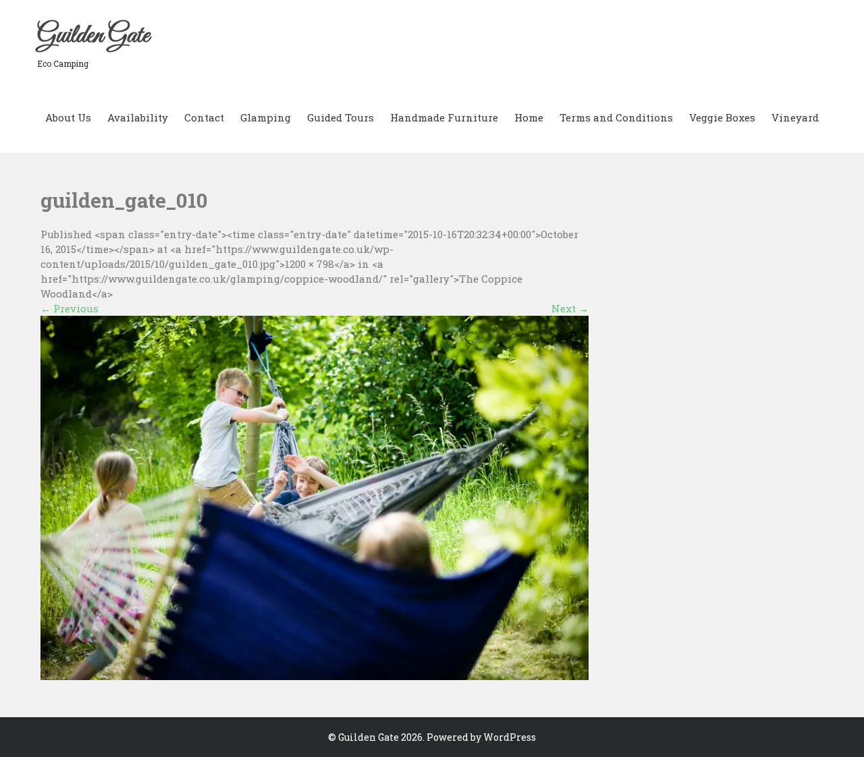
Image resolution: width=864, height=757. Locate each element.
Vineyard (795, 117)
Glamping (265, 117)
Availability (137, 117)
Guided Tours (340, 117)
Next (570, 308)
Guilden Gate (93, 36)
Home (528, 117)
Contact (204, 117)
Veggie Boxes (722, 117)
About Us (68, 117)
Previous (69, 308)
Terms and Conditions (616, 117)
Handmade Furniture (444, 117)
